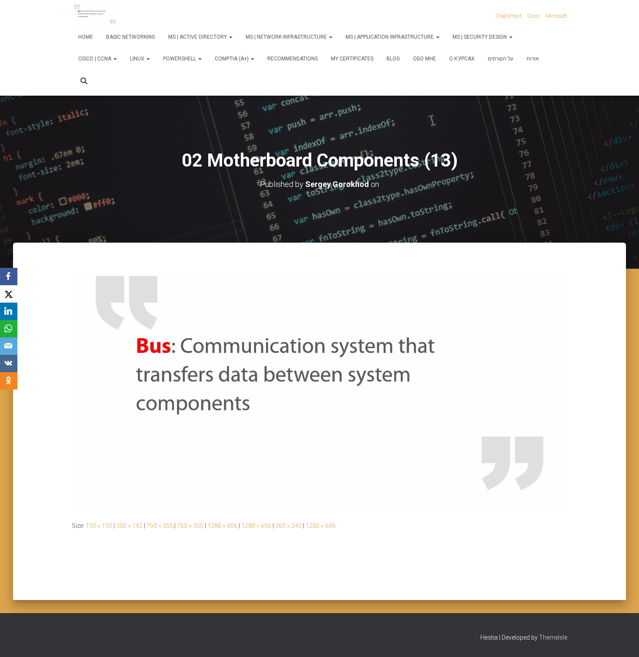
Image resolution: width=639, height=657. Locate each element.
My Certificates (352, 59)
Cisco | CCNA (95, 59)
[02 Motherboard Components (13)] (319, 389)
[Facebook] (8, 276)
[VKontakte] (8, 363)
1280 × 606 (222, 525)
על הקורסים (500, 59)
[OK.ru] (8, 381)
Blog (393, 59)
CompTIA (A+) (232, 59)
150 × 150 (99, 525)
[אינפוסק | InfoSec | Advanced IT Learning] (94, 15)
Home (85, 37)
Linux (138, 59)
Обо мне (424, 59)
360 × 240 (288, 525)
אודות (532, 59)
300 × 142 (129, 525)
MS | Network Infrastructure (287, 37)
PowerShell (180, 59)
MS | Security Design (480, 37)
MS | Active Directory (198, 37)
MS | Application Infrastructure (390, 37)
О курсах (462, 59)
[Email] (8, 346)
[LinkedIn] (8, 311)
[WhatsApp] (8, 328)
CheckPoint (509, 16)
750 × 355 (159, 525)
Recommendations (292, 59)
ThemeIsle (553, 637)
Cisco (533, 16)
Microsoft (556, 16)
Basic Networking (130, 37)
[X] (8, 294)
